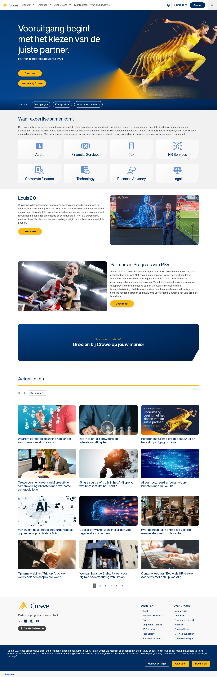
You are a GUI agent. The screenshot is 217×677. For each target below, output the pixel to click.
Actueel (42, 5)
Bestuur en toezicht (185, 620)
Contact (197, 5)
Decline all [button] (201, 663)
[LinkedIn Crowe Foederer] (21, 621)
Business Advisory (152, 638)
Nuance (179, 625)
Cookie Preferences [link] (34, 628)
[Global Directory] (169, 5)
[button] (213, 646)
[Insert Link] (37, 621)
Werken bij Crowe (100, 5)
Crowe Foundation (184, 634)
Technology (148, 634)
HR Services (148, 629)
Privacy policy (9, 674)
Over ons (30, 73)
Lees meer (30, 231)
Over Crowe (60, 5)
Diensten (26, 5)
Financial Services (152, 615)
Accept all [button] (180, 663)
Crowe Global (182, 629)
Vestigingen (41, 104)
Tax (144, 620)
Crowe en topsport (184, 638)
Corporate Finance (152, 625)
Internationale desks (88, 104)
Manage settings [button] (157, 663)
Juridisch (180, 615)
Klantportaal (81, 5)
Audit (145, 611)
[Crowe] (10, 5)
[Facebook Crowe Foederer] (27, 621)
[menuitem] (29, 5)
